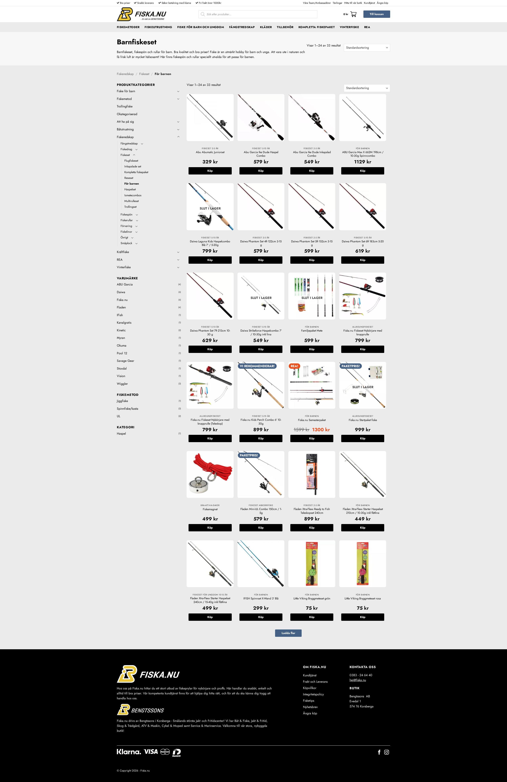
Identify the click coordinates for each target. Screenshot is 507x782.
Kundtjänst (369, 3)
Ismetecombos (132, 195)
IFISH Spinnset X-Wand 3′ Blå (260, 598)
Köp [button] (210, 171)
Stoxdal (122, 368)
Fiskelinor (126, 232)
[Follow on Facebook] (379, 752)
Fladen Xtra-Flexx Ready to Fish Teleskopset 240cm (312, 511)
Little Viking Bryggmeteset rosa (363, 598)
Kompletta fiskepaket (316, 27)
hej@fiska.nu (358, 680)
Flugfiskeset (131, 161)
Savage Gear (125, 360)
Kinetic (121, 330)
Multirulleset (131, 201)
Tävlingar (337, 3)
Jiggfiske (122, 401)
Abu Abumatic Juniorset (210, 152)
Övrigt (124, 237)
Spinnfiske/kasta (127, 408)
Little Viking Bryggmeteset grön (312, 598)
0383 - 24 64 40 (361, 675)
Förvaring (126, 226)
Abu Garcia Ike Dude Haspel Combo (261, 154)
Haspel (121, 433)
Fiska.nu (122, 300)
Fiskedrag (126, 149)
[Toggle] (178, 91)
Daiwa (121, 292)
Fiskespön (126, 214)
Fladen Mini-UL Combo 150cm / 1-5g (261, 511)
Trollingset (130, 207)
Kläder (266, 27)
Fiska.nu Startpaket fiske (363, 420)
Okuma (121, 345)
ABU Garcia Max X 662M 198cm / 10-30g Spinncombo (362, 154)
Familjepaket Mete (311, 331)
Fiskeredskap (125, 74)
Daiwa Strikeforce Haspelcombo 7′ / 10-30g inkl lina (261, 332)
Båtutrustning (125, 129)
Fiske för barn (126, 91)
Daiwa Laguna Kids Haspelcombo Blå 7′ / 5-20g (210, 243)
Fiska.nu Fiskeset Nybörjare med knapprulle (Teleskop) (210, 421)
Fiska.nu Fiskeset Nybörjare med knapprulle (362, 332)
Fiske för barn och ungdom (200, 27)
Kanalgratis (124, 322)
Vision (121, 376)
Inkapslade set (132, 166)
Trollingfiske (124, 106)
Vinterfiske (349, 27)
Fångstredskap (242, 27)
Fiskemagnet (210, 509)
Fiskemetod (124, 99)
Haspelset (130, 189)
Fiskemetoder (128, 27)
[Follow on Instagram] (386, 752)
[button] (349, 14)
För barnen (131, 184)
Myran (121, 338)
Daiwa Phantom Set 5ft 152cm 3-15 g (312, 243)
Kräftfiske (123, 252)
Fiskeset (144, 74)
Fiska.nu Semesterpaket (312, 420)
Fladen (121, 307)
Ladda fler (288, 633)
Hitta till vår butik (353, 3)
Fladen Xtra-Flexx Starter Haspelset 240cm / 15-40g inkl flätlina (210, 600)
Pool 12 (122, 353)
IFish (120, 315)
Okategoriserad (127, 114)
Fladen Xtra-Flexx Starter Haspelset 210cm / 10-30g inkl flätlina (363, 511)
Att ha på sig (125, 121)
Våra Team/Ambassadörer (317, 3)
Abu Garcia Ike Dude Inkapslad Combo (312, 154)
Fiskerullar (127, 220)
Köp (210, 260)
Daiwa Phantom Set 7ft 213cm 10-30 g (210, 332)
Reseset (128, 178)
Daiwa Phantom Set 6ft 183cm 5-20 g (363, 243)
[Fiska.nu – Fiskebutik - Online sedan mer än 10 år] (141, 14)
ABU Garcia (125, 284)
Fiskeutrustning (158, 27)
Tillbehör (285, 27)
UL (118, 416)
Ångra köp (382, 3)
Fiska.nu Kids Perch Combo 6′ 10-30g (261, 421)
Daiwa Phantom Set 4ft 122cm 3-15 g (261, 243)
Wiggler (122, 383)
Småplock (126, 243)
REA (367, 27)
